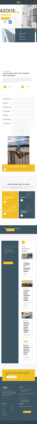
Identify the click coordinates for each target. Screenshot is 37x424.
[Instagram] (7, 398)
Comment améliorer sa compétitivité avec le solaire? (26, 267)
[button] (34, 2)
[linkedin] (5, 398)
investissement (26, 312)
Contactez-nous (14, 18)
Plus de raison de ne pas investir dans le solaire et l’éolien (26, 327)
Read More (27, 256)
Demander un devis (5, 18)
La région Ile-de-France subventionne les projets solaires (26, 295)
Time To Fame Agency (13, 422)
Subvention (26, 282)
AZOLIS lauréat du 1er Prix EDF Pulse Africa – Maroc (26, 350)
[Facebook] (3, 398)
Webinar (25, 253)
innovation (26, 341)
